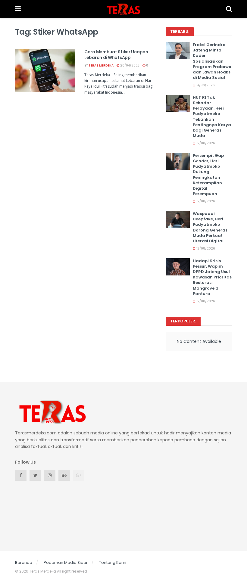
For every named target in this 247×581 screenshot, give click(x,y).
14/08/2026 (205, 85)
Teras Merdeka (101, 65)
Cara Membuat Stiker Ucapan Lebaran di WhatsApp (116, 55)
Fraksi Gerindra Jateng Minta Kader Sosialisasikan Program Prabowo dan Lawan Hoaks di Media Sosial (212, 61)
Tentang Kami (112, 562)
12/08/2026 (205, 143)
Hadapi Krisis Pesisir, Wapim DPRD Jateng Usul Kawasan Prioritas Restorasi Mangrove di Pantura (212, 277)
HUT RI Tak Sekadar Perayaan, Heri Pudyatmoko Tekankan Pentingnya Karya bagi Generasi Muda (212, 116)
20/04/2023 (129, 65)
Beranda (23, 562)
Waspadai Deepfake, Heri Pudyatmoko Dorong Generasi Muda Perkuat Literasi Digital (211, 227)
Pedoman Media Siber (66, 562)
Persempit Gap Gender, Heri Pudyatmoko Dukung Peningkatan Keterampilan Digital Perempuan (208, 175)
